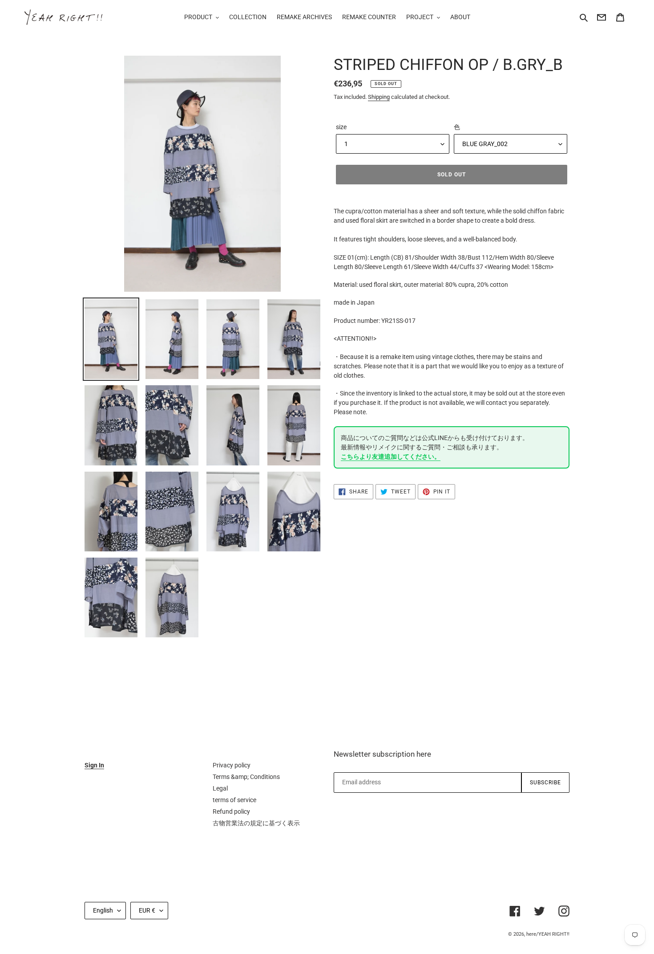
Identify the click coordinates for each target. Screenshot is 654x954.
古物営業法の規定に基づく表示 (256, 823)
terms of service (234, 799)
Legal (220, 788)
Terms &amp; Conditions (246, 776)
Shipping (379, 97)
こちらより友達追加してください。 (390, 456)
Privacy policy (231, 765)
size (341, 126)
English (103, 910)
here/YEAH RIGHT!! (547, 934)
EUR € (147, 910)
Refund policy (231, 811)
